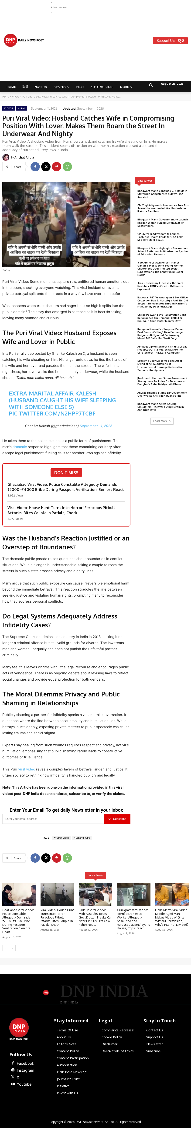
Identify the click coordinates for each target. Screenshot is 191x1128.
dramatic (20, 447)
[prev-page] (5, 948)
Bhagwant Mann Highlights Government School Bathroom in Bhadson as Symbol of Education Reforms (163, 251)
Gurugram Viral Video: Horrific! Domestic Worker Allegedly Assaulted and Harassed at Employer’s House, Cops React (133, 919)
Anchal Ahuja (24, 157)
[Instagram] (12, 1070)
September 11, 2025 (96, 426)
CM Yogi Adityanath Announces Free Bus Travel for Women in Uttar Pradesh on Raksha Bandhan (163, 208)
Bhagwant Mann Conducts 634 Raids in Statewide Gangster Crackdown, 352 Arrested (162, 194)
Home (5, 96)
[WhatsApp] (67, 166)
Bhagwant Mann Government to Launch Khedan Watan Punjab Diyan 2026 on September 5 (162, 222)
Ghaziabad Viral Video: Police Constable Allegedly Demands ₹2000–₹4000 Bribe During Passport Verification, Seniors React (65, 487)
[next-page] (13, 948)
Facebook (25, 1063)
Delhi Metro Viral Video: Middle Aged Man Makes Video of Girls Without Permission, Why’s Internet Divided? (171, 917)
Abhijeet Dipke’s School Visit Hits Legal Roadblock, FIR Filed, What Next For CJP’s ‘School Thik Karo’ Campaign (162, 349)
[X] (46, 166)
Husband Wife (82, 837)
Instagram (25, 1070)
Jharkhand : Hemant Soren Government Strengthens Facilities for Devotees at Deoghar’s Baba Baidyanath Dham (162, 381)
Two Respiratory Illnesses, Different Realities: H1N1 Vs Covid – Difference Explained (160, 286)
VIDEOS (8, 108)
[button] (151, 85)
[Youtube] (12, 1084)
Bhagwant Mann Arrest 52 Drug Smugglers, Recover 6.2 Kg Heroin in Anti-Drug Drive (160, 407)
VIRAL (15, 96)
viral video (26, 769)
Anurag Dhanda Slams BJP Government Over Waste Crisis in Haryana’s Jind (162, 394)
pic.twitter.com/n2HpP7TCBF (52, 413)
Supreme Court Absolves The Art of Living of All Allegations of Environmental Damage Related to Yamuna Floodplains (159, 365)
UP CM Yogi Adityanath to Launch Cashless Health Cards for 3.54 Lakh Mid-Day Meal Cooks (160, 237)
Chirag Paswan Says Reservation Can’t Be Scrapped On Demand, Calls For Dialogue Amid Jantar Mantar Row (161, 317)
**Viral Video (61, 837)
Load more (160, 421)
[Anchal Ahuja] (6, 157)
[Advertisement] (121, 47)
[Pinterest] (56, 166)
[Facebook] (35, 166)
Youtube (24, 1084)
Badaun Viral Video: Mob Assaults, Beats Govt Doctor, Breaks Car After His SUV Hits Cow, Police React (95, 917)
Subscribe (119, 819)
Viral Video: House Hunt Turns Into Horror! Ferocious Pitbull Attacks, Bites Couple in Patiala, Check (61, 510)
